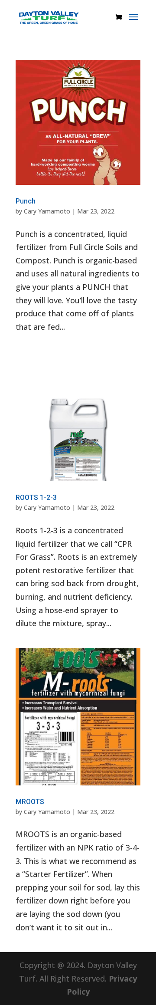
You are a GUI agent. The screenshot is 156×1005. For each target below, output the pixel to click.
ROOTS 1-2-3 (36, 497)
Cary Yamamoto (47, 211)
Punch (26, 201)
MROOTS (30, 802)
